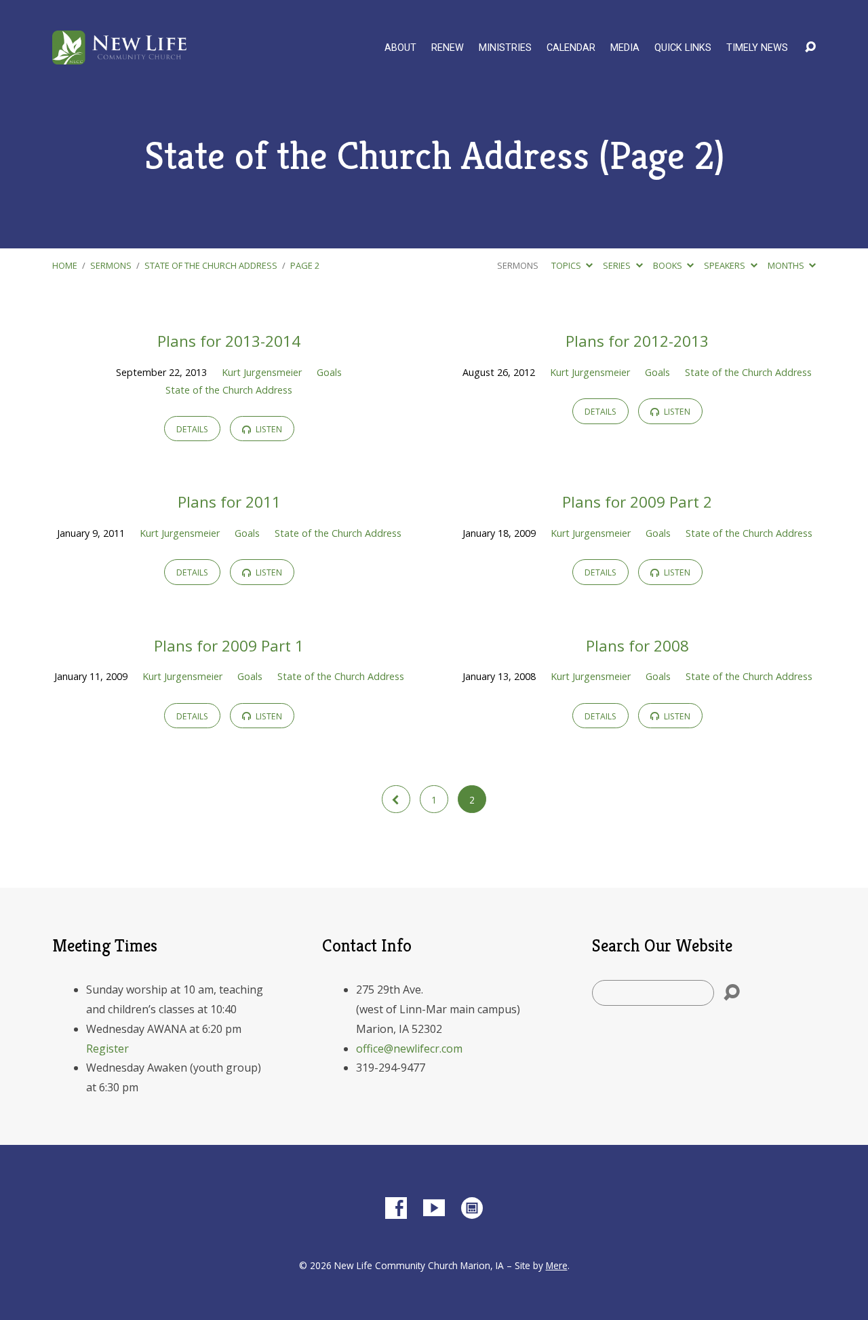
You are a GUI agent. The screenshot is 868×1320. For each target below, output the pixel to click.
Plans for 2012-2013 (637, 341)
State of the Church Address (210, 265)
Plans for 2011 (229, 501)
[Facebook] (396, 1208)
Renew (447, 48)
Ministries (505, 48)
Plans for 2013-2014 (228, 341)
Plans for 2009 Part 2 (637, 501)
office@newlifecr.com (409, 1048)
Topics (567, 265)
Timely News (757, 48)
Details (192, 429)
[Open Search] (810, 47)
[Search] (732, 993)
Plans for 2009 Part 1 (229, 645)
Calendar (571, 48)
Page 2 (304, 265)
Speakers (725, 265)
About (400, 48)
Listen (268, 429)
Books (668, 265)
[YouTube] (434, 1208)
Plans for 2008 (637, 645)
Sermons (111, 265)
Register (107, 1048)
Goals (329, 372)
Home (64, 265)
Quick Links (682, 48)
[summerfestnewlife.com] (472, 1208)
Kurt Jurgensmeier (262, 372)
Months (787, 265)
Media (624, 48)
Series (618, 265)
